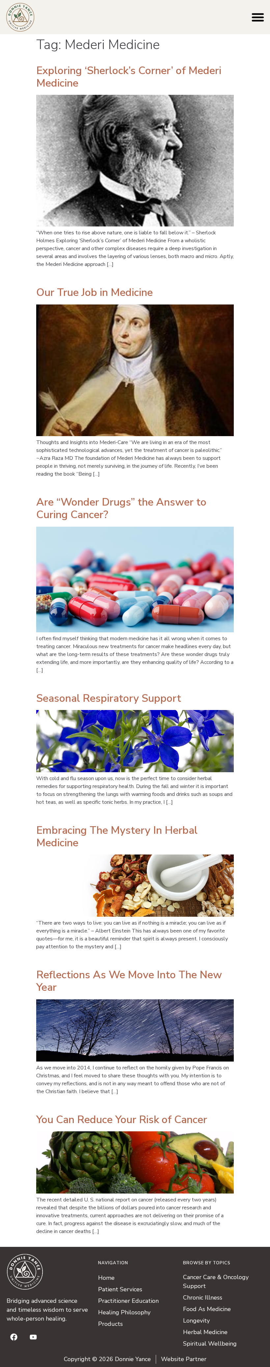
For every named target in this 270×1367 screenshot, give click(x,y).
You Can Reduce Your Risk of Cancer (121, 1120)
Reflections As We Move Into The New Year (129, 981)
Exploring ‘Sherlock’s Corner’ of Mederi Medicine (128, 77)
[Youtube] (33, 1337)
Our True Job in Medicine (94, 292)
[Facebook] (14, 1337)
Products (110, 1324)
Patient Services (120, 1289)
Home (106, 1278)
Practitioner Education (128, 1301)
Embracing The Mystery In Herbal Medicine (117, 836)
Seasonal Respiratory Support (108, 698)
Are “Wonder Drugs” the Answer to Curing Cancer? (121, 508)
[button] (258, 17)
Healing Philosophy (124, 1312)
